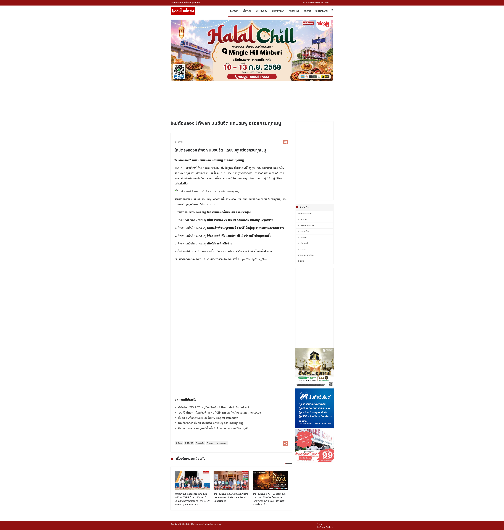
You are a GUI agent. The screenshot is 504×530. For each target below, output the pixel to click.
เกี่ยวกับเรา (320, 527)
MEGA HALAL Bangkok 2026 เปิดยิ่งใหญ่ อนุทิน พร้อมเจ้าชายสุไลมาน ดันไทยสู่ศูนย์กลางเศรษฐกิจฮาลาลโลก (269, 499)
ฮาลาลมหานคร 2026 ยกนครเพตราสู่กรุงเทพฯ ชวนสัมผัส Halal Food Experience (192, 497)
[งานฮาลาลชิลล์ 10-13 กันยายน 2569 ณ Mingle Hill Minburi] (252, 50)
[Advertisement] (252, 99)
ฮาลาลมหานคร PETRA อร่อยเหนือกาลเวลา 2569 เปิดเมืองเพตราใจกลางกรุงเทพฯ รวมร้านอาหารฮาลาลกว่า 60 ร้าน (230, 499)
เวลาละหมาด (321, 11)
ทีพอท (180, 443)
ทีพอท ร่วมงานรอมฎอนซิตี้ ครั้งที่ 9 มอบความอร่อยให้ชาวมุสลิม (214, 428)
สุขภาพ (307, 11)
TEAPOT (190, 443)
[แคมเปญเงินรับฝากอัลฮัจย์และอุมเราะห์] (314, 367)
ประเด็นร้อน (261, 11)
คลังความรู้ (294, 11)
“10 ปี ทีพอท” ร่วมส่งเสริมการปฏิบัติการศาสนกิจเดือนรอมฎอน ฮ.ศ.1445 (219, 412)
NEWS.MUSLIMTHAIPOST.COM (318, 2)
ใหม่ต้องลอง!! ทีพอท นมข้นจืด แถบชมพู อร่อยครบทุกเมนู (211, 423)
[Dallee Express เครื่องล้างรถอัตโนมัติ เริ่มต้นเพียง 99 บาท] (314, 445)
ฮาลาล (211, 443)
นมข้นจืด (201, 443)
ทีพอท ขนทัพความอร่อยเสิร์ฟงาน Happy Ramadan (208, 418)
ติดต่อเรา (329, 527)
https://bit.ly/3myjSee (252, 259)
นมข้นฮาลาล (222, 443)
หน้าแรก (234, 11)
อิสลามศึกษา (278, 11)
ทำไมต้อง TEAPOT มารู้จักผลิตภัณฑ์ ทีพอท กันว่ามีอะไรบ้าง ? (213, 407)
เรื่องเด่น (247, 11)
